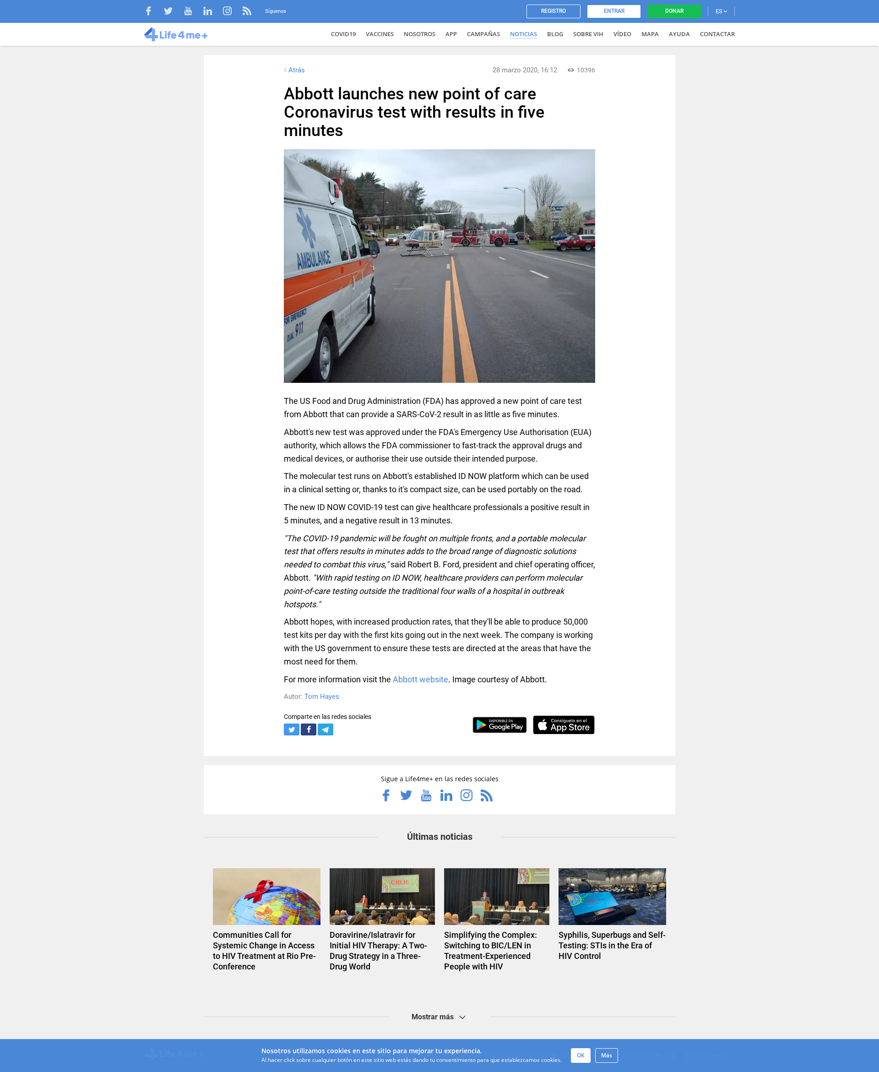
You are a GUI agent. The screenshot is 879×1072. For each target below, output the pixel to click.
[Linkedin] (212, 12)
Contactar (717, 34)
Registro (553, 11)
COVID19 (343, 34)
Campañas (483, 34)
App (451, 34)
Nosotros (419, 34)
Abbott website (420, 679)
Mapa (650, 34)
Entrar (614, 11)
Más (606, 1055)
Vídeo (622, 34)
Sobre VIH (588, 34)
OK (581, 1055)
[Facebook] (153, 12)
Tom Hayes (321, 696)
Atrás (296, 70)
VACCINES (380, 34)
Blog (555, 34)
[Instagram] (232, 12)
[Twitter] (173, 12)
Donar (674, 11)
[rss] (247, 12)
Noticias (523, 34)
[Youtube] (192, 12)
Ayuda (679, 34)
